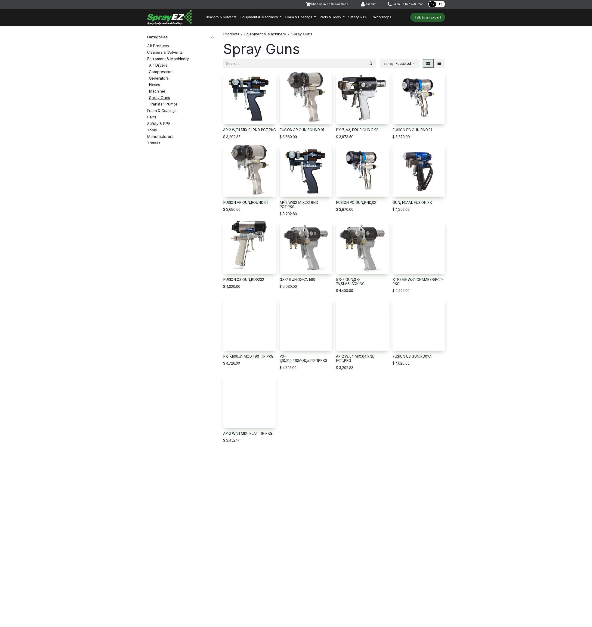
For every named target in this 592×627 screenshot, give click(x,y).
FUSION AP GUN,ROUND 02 (245, 202)
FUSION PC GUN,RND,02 (356, 202)
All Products (158, 45)
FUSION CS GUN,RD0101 (412, 356)
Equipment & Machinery (168, 58)
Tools (152, 130)
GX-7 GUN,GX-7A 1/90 (297, 279)
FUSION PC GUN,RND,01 (412, 130)
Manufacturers (160, 136)
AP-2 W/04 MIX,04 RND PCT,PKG (355, 358)
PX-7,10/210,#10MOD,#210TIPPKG (303, 358)
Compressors (161, 71)
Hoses (154, 84)
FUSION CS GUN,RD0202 (243, 279)
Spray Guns (159, 97)
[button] (399, 63)
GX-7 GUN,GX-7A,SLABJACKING (350, 281)
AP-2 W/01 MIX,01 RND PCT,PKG (249, 130)
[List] (439, 63)
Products (231, 34)
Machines (157, 91)
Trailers (153, 143)
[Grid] (428, 63)
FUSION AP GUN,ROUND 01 (302, 130)
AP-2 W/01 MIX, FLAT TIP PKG (247, 433)
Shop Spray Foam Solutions (329, 4)
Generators (159, 78)
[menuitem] (220, 17)
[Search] (370, 63)
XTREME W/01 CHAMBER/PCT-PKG (418, 281)
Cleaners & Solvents (164, 52)
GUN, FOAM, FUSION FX (412, 202)
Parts (151, 117)
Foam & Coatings (161, 110)
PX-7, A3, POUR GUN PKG (357, 130)
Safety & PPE (158, 123)
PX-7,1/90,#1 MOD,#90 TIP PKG (248, 356)
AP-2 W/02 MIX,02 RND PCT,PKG (299, 204)
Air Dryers (158, 65)
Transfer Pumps (163, 104)
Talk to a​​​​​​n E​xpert (427, 17)
